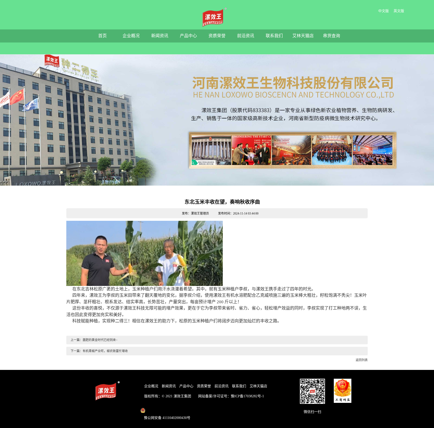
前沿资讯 (245, 35)
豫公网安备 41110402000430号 (167, 418)
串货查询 (331, 35)
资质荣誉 (217, 35)
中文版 (383, 11)
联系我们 (274, 35)
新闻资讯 (159, 35)
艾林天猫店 (303, 35)
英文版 (399, 11)
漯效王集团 (182, 396)
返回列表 (361, 360)
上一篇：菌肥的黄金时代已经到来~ (94, 340)
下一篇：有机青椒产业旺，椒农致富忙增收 (99, 351)
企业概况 (131, 35)
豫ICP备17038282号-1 (247, 396)
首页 (102, 35)
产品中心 (188, 35)
